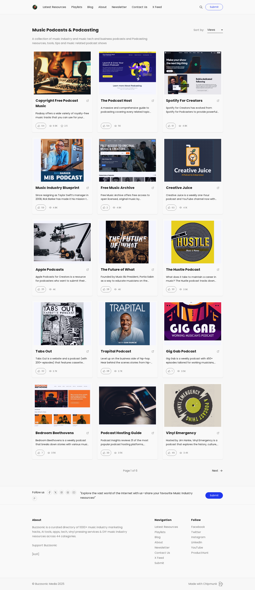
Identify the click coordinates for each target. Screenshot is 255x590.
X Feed (157, 7)
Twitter (196, 532)
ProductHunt (200, 553)
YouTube (197, 548)
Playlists (76, 7)
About (102, 7)
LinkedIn (196, 542)
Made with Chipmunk (202, 584)
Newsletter (119, 7)
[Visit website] (88, 105)
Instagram (198, 537)
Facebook (198, 527)
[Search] (201, 7)
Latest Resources (54, 7)
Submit (214, 7)
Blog (90, 7)
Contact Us (139, 7)
